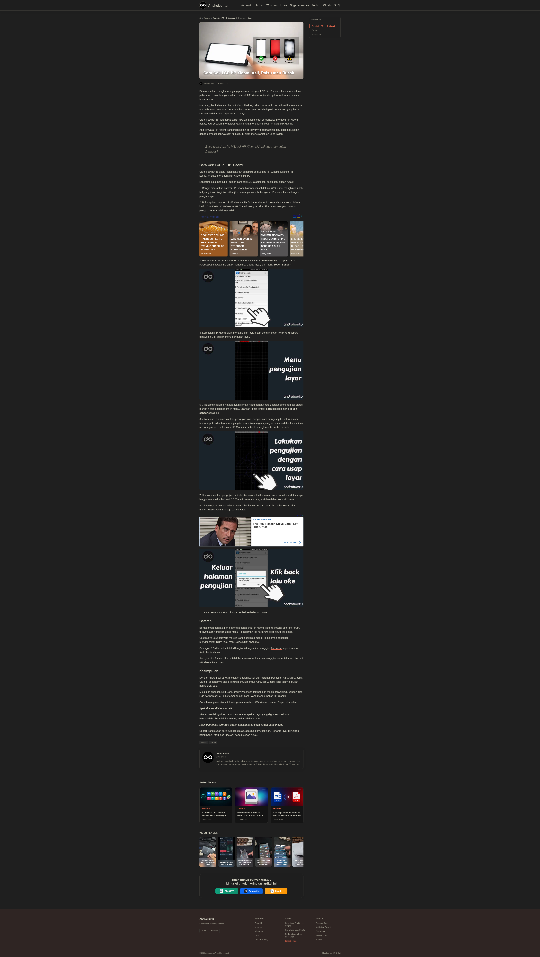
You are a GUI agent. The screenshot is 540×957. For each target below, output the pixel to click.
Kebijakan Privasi (323, 927)
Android (246, 5)
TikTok (203, 931)
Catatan (315, 30)
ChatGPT (229, 891)
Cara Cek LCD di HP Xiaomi (323, 26)
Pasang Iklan (321, 935)
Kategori (259, 918)
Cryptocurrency (299, 5)
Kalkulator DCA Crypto (295, 930)
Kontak (319, 939)
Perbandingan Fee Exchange (293, 935)
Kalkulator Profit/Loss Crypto (294, 924)
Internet (259, 5)
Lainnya (320, 918)
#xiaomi (213, 742)
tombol (265, 408)
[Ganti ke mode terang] (339, 5)
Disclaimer (320, 931)
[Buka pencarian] (334, 5)
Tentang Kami (322, 923)
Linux (283, 5)
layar (226, 113)
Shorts (327, 5)
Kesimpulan (316, 34)
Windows (272, 5)
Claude (278, 891)
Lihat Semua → (292, 941)
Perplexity (254, 891)
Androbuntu (218, 5)
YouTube (214, 931)
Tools (315, 5)
